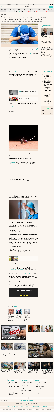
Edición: (50, 4)
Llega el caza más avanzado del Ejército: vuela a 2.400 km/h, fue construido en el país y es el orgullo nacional (46, 55)
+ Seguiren (33, 49)
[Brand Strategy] (26, 404)
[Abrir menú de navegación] (1, 6)
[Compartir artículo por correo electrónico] (16, 50)
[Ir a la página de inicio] (4, 6)
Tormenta (2, 4)
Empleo (40, 4)
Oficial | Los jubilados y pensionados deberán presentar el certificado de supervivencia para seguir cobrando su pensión (46, 36)
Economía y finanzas (12, 9)
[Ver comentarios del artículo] (18, 50)
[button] (52, 349)
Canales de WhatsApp (15, 406)
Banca (44, 9)
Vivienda (23, 4)
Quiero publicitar (25, 295)
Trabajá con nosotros (44, 406)
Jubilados (16, 4)
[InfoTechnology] (35, 404)
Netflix (46, 4)
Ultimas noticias (3, 9)
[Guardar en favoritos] (37, 49)
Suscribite (22, 406)
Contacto (8, 406)
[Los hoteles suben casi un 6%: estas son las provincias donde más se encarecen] (7, 365)
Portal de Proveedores (36, 406)
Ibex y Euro (19, 9)
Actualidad (31, 9)
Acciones (34, 4)
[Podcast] (30, 403)
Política (25, 9)
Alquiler (29, 4)
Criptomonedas (38, 9)
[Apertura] (17, 403)
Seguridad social (9, 4)
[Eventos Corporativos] (21, 403)
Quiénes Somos (28, 406)
